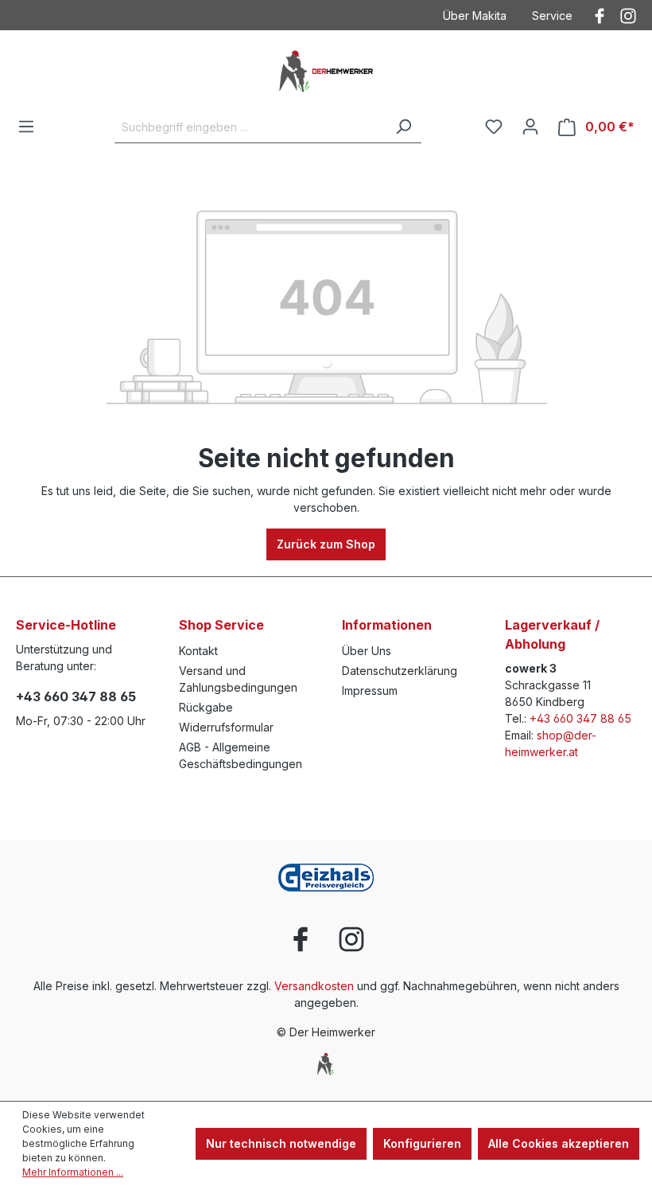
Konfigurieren (422, 1143)
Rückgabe (206, 707)
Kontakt (198, 650)
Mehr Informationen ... (72, 1172)
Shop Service (221, 625)
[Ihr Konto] (530, 126)
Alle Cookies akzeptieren (558, 1143)
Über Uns (366, 650)
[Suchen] (403, 127)
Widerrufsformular (226, 727)
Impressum (370, 690)
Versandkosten (314, 986)
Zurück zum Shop (326, 544)
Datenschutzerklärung (399, 670)
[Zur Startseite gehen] (326, 70)
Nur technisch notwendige (281, 1143)
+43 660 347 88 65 (76, 696)
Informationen (387, 625)
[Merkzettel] (493, 126)
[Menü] (26, 126)
